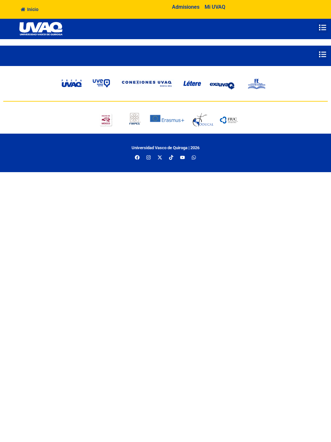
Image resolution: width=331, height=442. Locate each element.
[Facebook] (137, 157)
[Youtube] (182, 157)
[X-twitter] (160, 157)
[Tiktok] (171, 157)
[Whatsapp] (194, 157)
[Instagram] (149, 157)
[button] (322, 27)
